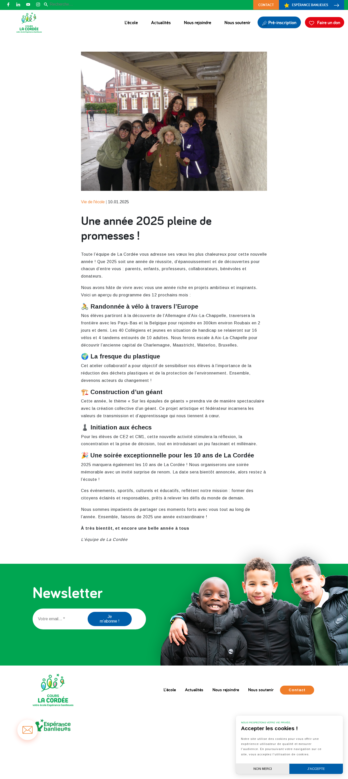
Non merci (262, 769)
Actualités (161, 22)
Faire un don (328, 22)
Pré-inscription (281, 22)
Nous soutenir (237, 22)
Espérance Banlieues (310, 4)
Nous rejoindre (197, 22)
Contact (266, 4)
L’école (131, 22)
